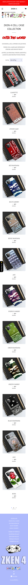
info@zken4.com (14, 541)
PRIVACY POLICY (14, 539)
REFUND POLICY (14, 536)
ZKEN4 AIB (14, 518)
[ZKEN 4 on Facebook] (14, 571)
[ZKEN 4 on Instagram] (14, 574)
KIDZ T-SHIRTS (14, 528)
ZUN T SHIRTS (14, 526)
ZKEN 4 (14, 9)
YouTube (14, 576)
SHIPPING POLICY (14, 534)
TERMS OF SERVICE (14, 532)
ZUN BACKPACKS (14, 523)
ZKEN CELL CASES (14, 521)
